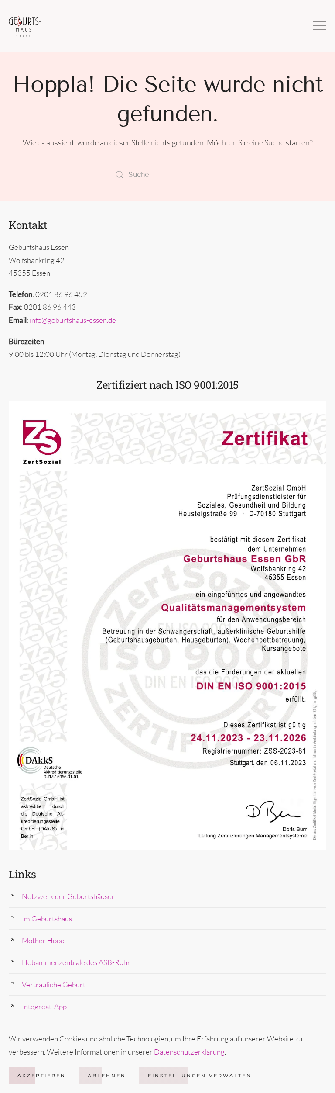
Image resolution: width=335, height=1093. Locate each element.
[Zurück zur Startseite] (25, 26)
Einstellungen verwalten (200, 1075)
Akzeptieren (41, 1075)
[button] (319, 26)
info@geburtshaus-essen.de (73, 320)
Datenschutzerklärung (189, 1051)
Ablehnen (107, 1075)
